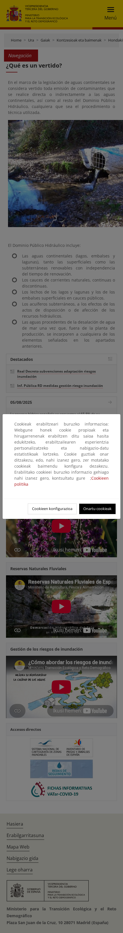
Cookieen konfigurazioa (52, 508)
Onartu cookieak (97, 508)
